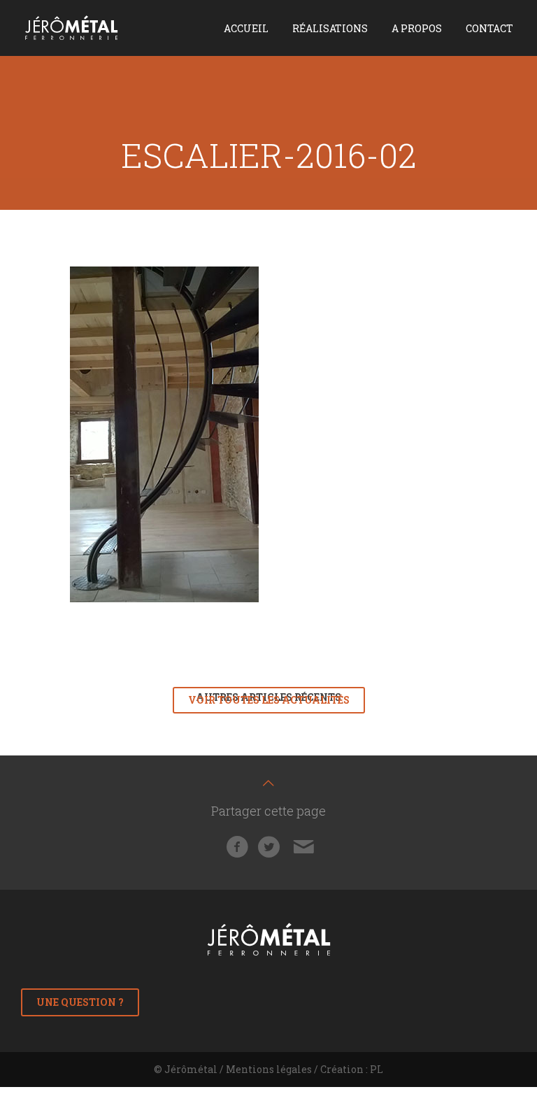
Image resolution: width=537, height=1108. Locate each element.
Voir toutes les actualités (269, 699)
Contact (489, 28)
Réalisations (330, 28)
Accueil (246, 28)
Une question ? (80, 1002)
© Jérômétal (185, 1069)
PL (376, 1069)
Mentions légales (269, 1069)
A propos (417, 28)
